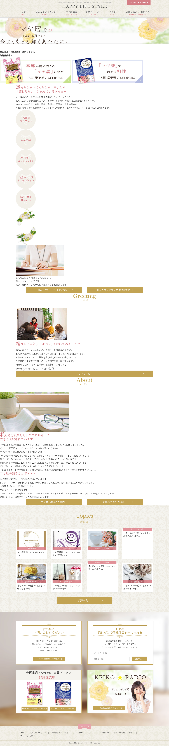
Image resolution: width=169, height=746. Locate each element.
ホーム (22, 732)
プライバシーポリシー (28, 736)
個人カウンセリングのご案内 (52, 290)
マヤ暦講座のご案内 (59, 732)
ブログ (92, 732)
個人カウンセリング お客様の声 (114, 290)
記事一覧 (83, 600)
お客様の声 (104, 732)
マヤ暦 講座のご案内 (53, 502)
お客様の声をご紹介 (113, 502)
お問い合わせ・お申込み (124, 732)
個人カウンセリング (38, 732)
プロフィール (83, 374)
